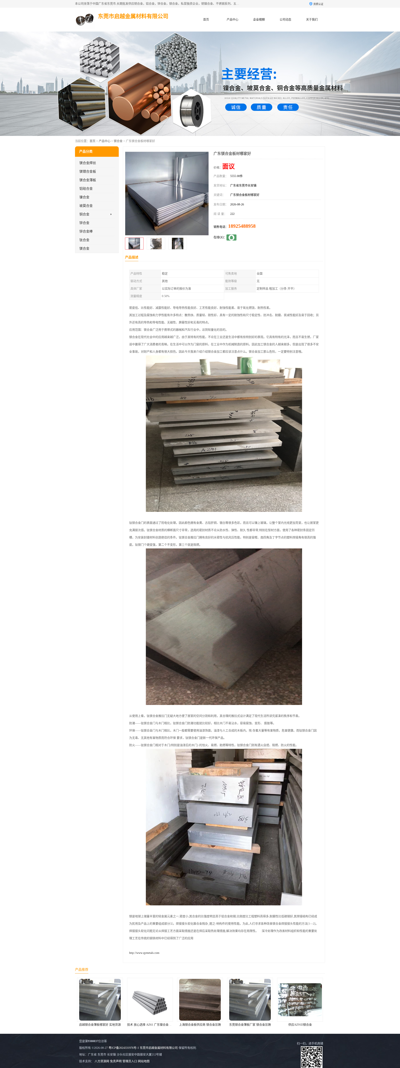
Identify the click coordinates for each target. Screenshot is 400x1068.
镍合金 (84, 197)
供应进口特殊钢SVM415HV (250, 1024)
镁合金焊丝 (87, 163)
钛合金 (84, 240)
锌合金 (84, 223)
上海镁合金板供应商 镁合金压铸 (100, 1024)
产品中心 (232, 19)
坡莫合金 (86, 206)
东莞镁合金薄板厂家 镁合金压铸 (150, 1024)
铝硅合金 (86, 188)
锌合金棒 (86, 231)
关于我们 (312, 19)
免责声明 (116, 1061)
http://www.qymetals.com (144, 952)
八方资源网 (102, 1061)
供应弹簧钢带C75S (300, 1024)
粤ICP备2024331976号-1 (124, 1047)
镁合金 (118, 141)
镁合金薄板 (87, 180)
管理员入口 (129, 1061)
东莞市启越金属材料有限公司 (159, 1047)
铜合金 (84, 214)
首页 (206, 19)
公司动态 (285, 19)
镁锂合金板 (87, 171)
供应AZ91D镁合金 (200, 1024)
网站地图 (144, 1061)
